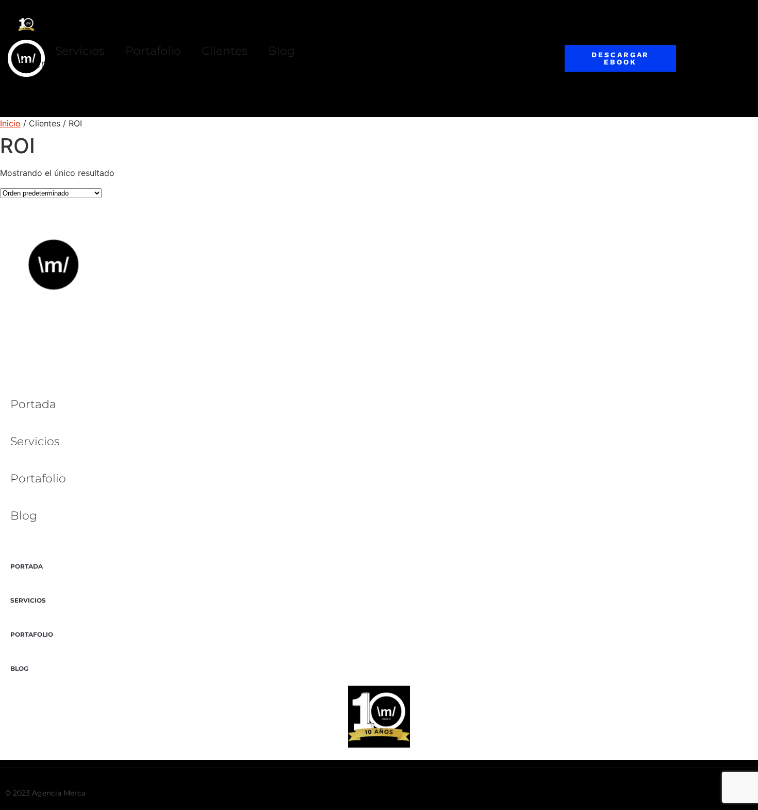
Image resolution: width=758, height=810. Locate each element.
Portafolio (153, 50)
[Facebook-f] (668, 793)
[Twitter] (648, 793)
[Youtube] (709, 793)
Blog (281, 50)
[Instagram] (689, 793)
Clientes (225, 50)
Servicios (80, 50)
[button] (305, 82)
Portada (33, 404)
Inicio (10, 123)
